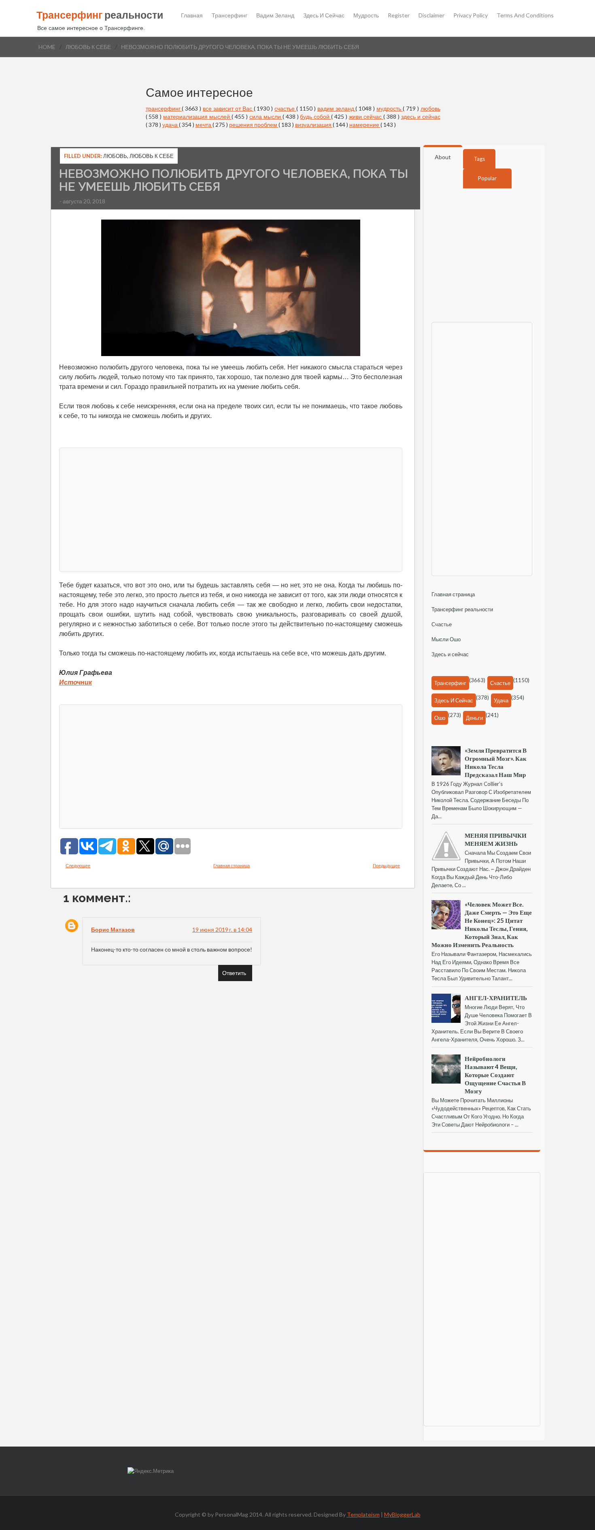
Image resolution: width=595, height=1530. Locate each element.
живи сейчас (366, 116)
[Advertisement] (231, 508)
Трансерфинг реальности (462, 609)
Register (399, 15)
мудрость (389, 108)
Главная (192, 15)
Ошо (439, 718)
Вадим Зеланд (275, 15)
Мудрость (366, 15)
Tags (479, 159)
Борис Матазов (113, 929)
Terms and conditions (525, 15)
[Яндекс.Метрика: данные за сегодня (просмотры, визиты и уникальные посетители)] (151, 1471)
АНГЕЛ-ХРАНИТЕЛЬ (496, 997)
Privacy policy (470, 15)
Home (46, 46)
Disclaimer (431, 15)
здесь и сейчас (420, 116)
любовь (430, 108)
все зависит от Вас (228, 108)
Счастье (441, 624)
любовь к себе (88, 46)
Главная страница (231, 865)
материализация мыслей (197, 116)
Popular (487, 178)
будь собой (315, 116)
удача (170, 124)
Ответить (234, 972)
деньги (474, 718)
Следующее (78, 865)
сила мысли (266, 116)
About (443, 157)
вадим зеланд (336, 108)
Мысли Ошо (446, 639)
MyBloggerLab (402, 1514)
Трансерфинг (229, 15)
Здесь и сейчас (323, 15)
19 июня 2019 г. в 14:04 (222, 929)
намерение (364, 124)
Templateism (363, 1514)
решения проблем (253, 124)
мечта (204, 124)
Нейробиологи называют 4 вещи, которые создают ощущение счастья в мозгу (495, 1075)
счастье (285, 108)
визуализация (314, 124)
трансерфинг (164, 108)
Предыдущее (386, 865)
